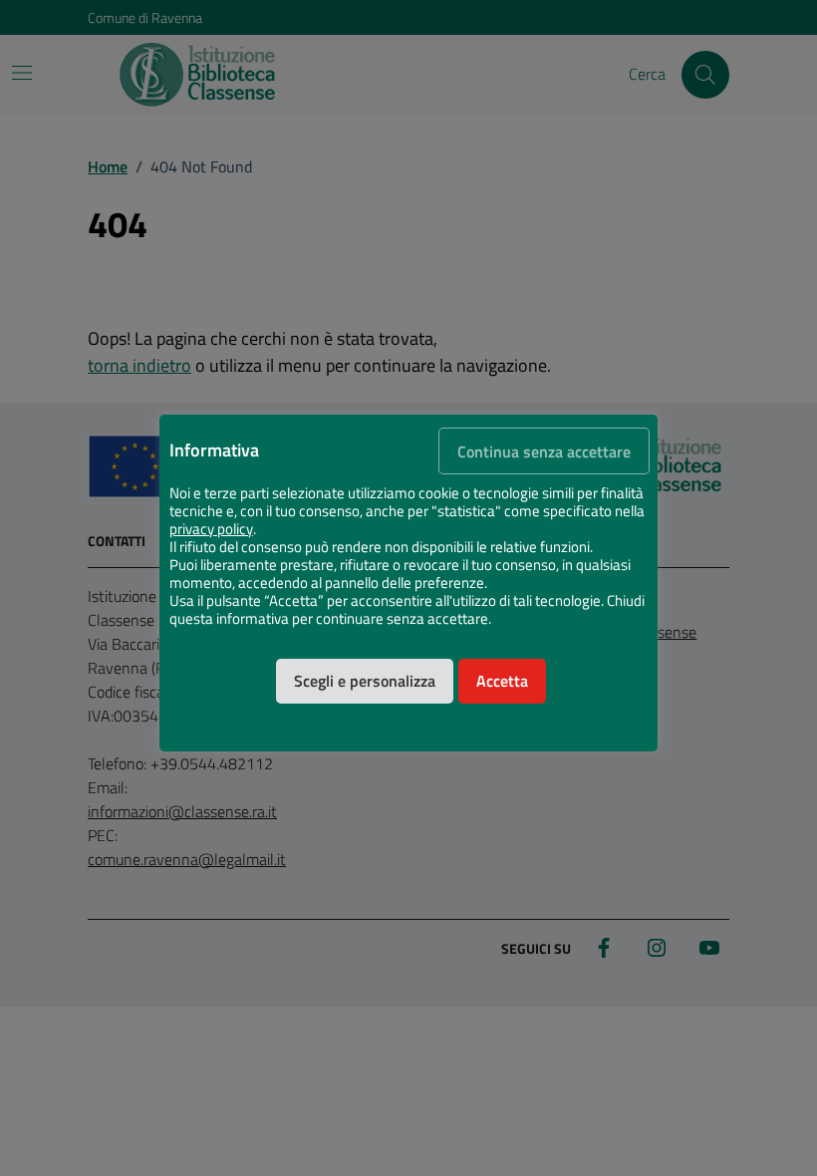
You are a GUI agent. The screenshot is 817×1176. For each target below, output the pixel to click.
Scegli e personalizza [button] (364, 681)
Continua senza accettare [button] (544, 451)
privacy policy (211, 529)
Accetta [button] (502, 681)
